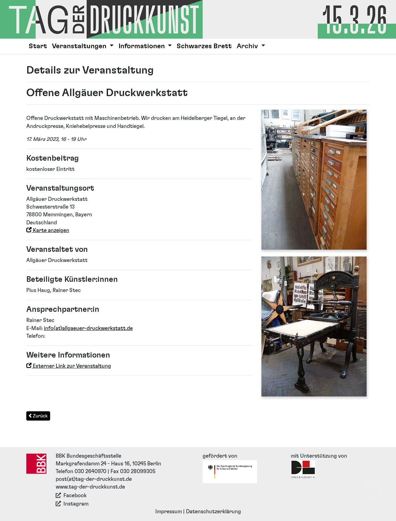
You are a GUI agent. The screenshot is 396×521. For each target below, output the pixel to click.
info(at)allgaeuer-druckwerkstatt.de (88, 328)
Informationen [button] (142, 46)
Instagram (75, 504)
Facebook (75, 495)
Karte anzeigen (50, 230)
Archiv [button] (248, 46)
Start (38, 46)
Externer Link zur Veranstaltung (71, 366)
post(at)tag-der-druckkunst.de (94, 479)
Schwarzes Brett (204, 46)
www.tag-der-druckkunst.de (90, 487)
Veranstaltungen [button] (80, 46)
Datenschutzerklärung (213, 511)
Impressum (168, 511)
